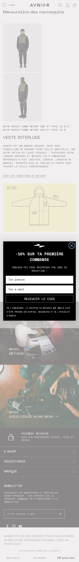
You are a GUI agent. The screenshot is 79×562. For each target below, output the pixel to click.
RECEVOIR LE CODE (39, 298)
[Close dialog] (72, 245)
